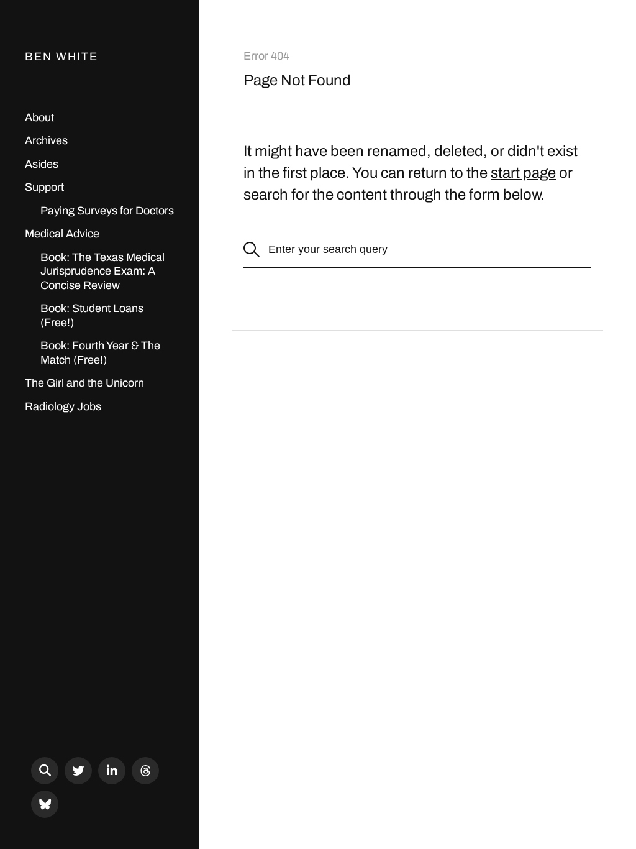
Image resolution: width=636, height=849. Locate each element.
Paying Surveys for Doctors (107, 210)
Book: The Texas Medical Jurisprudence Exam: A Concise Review (102, 271)
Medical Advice (62, 233)
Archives (46, 140)
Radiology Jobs (63, 406)
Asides (41, 164)
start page (523, 173)
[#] (78, 770)
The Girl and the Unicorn (84, 383)
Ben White (61, 56)
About (39, 117)
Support (44, 187)
